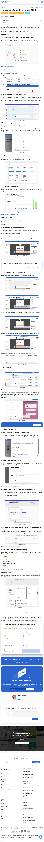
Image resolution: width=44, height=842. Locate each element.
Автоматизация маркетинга (28, 774)
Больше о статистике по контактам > (10, 214)
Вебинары (25, 822)
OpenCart (3, 807)
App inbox (3, 781)
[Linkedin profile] (18, 16)
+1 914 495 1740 (16, 758)
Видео (24, 823)
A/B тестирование (26, 795)
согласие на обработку (12, 650)
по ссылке (25, 31)
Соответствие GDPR (5, 837)
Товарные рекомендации (27, 788)
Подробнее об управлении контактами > (11, 546)
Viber (2, 787)
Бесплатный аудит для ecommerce (7, 770)
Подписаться (30, 689)
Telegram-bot (3, 786)
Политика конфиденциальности (19, 835)
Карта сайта (28, 837)
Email (2, 774)
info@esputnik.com (26, 758)
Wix (2, 809)
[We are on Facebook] (17, 756)
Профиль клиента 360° (27, 781)
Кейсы (24, 814)
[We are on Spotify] (29, 756)
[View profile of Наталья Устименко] (2, 16)
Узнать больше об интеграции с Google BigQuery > (13, 569)
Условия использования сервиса (17, 837)
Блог (15, 751)
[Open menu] (42, 2)
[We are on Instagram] (14, 756)
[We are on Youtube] (24, 756)
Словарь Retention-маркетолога (29, 819)
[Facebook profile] (16, 16)
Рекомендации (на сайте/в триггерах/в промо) (31, 769)
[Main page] (5, 2)
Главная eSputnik (10, 751)
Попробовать (37, 425)
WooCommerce (4, 806)
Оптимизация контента (27, 793)
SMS (2, 776)
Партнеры (25, 805)
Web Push (3, 778)
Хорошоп (3, 811)
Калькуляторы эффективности (29, 820)
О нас (24, 800)
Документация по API (5, 815)
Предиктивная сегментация (28, 790)
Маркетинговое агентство (28, 808)
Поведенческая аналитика (28, 783)
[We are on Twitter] (21, 756)
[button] (40, 837)
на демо (22, 618)
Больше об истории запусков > (8, 66)
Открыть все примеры (22, 743)
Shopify (2, 804)
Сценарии (4, 22)
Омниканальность (26, 772)
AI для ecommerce (26, 796)
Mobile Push (24, 751)
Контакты (25, 802)
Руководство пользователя (6, 816)
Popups (2, 784)
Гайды (24, 815)
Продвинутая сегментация (28, 784)
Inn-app (2, 782)
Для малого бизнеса (5, 767)
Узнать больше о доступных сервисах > (10, 486)
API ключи (3, 818)
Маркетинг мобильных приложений (29, 776)
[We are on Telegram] (26, 756)
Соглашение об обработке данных (34, 835)
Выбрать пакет (4, 800)
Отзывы (24, 803)
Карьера (24, 807)
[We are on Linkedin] (19, 756)
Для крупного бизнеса (5, 769)
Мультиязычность (26, 771)
